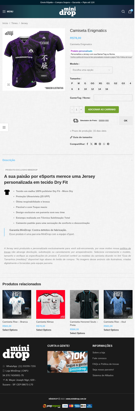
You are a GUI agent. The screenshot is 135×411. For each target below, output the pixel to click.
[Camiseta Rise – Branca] (16, 304)
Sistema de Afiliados (103, 375)
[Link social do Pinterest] (100, 144)
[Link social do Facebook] (87, 144)
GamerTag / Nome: (80, 97)
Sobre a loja (99, 352)
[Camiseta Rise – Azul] (118, 304)
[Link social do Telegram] (108, 144)
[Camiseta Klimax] (50, 304)
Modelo (74, 63)
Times (14, 23)
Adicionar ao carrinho (102, 109)
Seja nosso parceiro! (103, 369)
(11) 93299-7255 (27, 366)
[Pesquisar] (123, 11)
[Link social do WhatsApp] (104, 144)
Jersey (24, 23)
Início (5, 23)
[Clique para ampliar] (8, 84)
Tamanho (75, 78)
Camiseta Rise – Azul (115, 321)
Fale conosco (100, 358)
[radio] (72, 83)
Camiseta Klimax (45, 321)
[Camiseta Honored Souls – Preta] (84, 304)
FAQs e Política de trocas (106, 364)
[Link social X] (91, 144)
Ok (125, 120)
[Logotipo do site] (67, 11)
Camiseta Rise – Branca (15, 321)
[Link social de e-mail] (96, 144)
